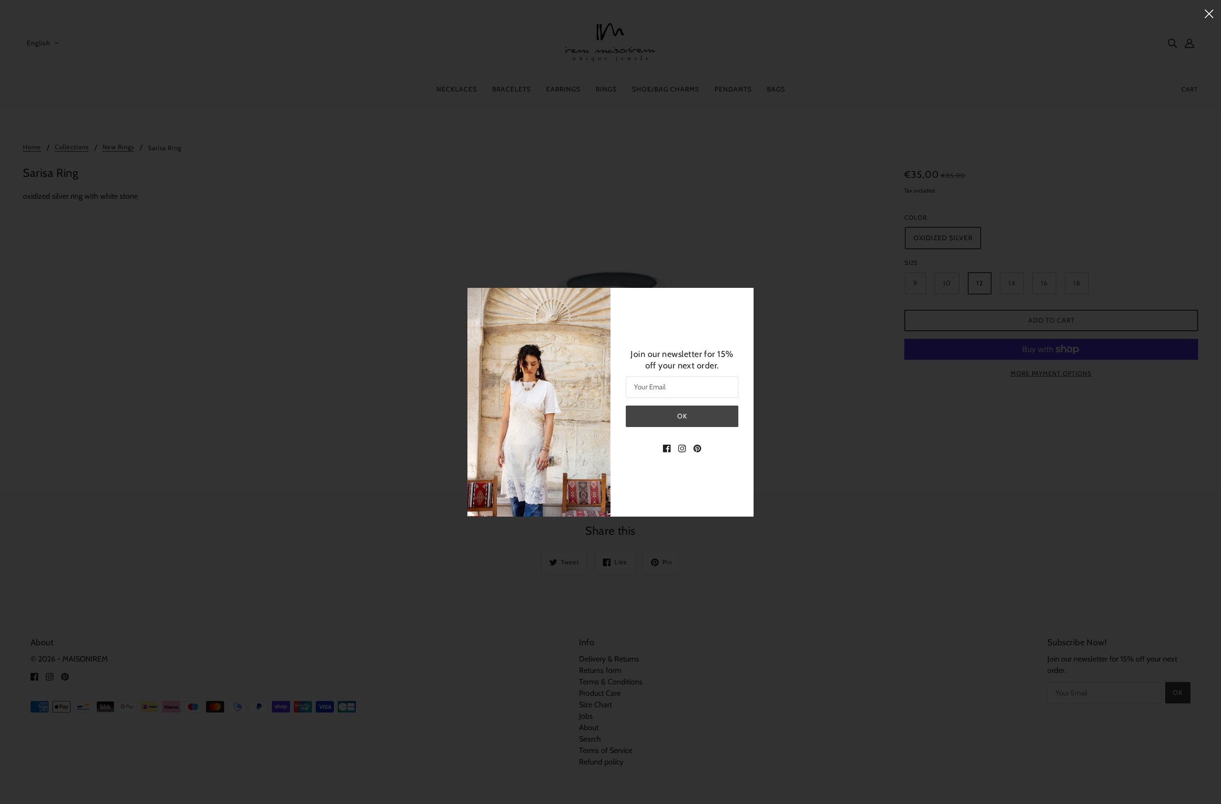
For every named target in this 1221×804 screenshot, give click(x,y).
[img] (666, 448)
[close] (1209, 13)
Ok (682, 416)
